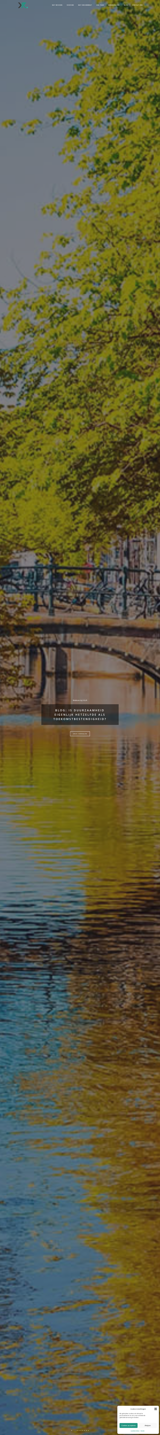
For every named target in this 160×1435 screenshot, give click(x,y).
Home (142, 1431)
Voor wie (70, 5)
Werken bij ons (114, 5)
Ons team (100, 5)
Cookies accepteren (128, 1425)
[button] (156, 1409)
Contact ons (137, 5)
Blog (126, 5)
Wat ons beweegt (85, 5)
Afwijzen (148, 1425)
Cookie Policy (135, 1431)
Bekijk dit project (80, 730)
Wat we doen (57, 5)
